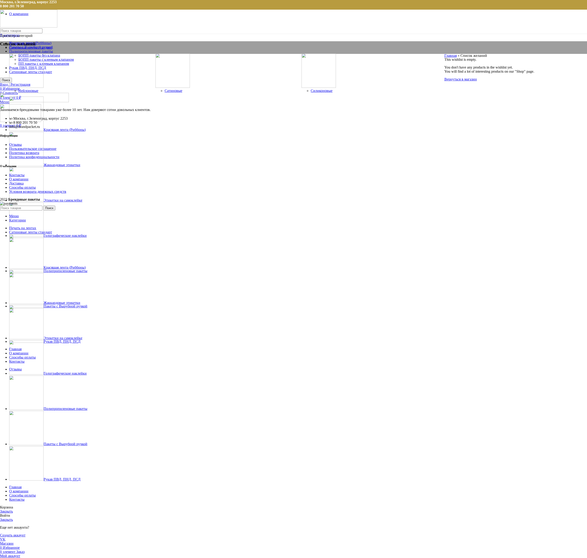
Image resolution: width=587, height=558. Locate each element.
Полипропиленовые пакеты (31, 51)
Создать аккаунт (12, 535)
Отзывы (15, 144)
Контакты (17, 175)
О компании (18, 179)
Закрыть (6, 511)
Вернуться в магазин (460, 79)
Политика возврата (24, 153)
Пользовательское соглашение (32, 149)
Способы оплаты (22, 187)
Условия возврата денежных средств (37, 191)
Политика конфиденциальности (34, 157)
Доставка (16, 183)
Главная (450, 56)
